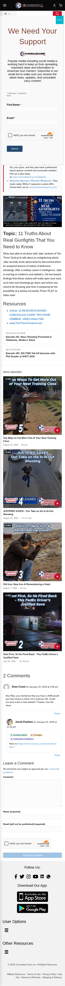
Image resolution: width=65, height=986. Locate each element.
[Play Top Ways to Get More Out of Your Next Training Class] (57, 430)
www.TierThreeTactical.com (25, 323)
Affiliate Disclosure (16, 974)
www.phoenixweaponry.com (43, 187)
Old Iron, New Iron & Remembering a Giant (26, 584)
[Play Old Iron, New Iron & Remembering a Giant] (57, 577)
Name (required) (11, 811)
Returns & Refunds (30, 977)
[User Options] (6, 930)
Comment (8, 777)
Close (59, 20)
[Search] (57, 13)
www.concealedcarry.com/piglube (29, 177)
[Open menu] (5, 5)
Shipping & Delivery (52, 977)
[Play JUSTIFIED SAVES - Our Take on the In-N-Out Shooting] (57, 503)
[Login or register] (54, 5)
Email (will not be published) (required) (24, 824)
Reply (57, 713)
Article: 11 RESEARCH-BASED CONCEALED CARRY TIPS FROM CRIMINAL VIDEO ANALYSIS (29, 314)
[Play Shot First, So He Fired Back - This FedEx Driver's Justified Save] (57, 647)
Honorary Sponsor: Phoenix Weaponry (30, 180)
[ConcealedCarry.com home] (29, 5)
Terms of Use (34, 974)
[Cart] (60, 5)
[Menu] (6, 952)
